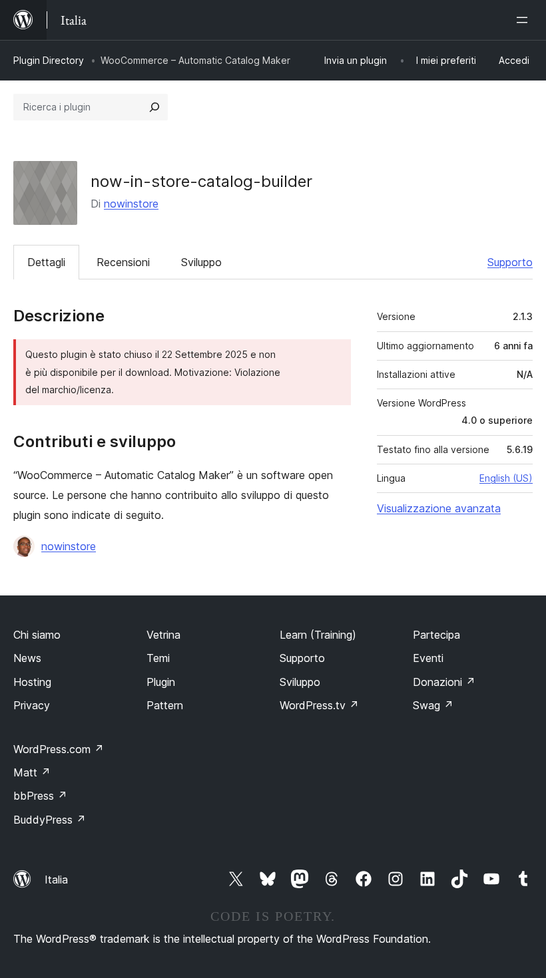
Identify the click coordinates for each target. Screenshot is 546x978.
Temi (158, 658)
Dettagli (46, 262)
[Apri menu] (524, 20)
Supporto (510, 262)
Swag (433, 705)
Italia (56, 879)
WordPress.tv (319, 705)
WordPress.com (58, 749)
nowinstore (131, 203)
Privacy (31, 705)
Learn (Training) (318, 634)
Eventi (428, 658)
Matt (32, 772)
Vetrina (163, 634)
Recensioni (123, 262)
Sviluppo (201, 262)
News (27, 658)
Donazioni (444, 682)
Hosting (32, 682)
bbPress (40, 795)
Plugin (160, 682)
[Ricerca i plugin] (154, 107)
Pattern (164, 705)
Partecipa (436, 634)
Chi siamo (37, 634)
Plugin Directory (48, 60)
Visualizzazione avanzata (439, 508)
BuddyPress (49, 819)
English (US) (506, 478)
